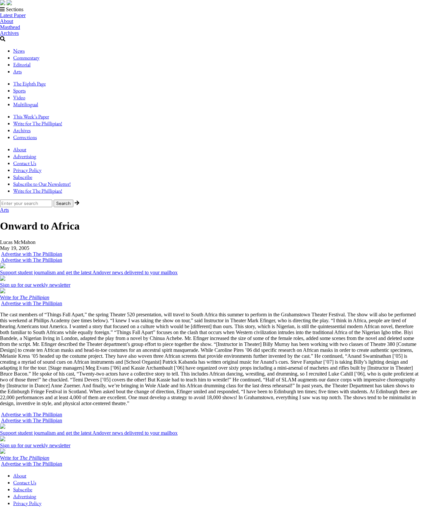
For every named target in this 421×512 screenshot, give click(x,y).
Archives (9, 33)
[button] (210, 9)
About (6, 21)
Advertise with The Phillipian (31, 254)
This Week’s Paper (31, 116)
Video (19, 97)
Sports (19, 90)
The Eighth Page (29, 83)
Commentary (26, 57)
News (19, 50)
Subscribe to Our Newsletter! (42, 184)
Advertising (24, 156)
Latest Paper (13, 15)
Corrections (25, 137)
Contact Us (24, 163)
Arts (17, 71)
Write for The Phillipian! (37, 123)
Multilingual (25, 104)
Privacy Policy (27, 170)
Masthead (10, 27)
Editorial (22, 64)
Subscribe (22, 177)
